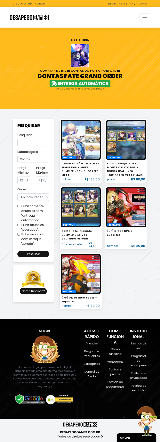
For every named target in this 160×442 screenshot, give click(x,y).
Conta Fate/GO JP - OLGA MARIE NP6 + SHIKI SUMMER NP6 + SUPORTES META (81, 169)
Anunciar (91, 343)
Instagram (36, 3)
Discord (19, 3)
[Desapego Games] (32, 17)
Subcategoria (27, 152)
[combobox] (33, 159)
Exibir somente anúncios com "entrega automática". (32, 213)
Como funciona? (33, 291)
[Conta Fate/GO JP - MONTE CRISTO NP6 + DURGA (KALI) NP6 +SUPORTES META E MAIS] (126, 139)
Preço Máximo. (42, 170)
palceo (66, 179)
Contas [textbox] (25, 159)
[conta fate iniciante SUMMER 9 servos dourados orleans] (81, 207)
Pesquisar (24, 135)
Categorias (92, 364)
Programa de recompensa (139, 360)
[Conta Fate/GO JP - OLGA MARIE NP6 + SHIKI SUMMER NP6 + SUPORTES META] (81, 139)
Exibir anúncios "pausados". (32, 227)
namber (112, 246)
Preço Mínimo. (23, 170)
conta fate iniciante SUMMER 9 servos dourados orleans (77, 234)
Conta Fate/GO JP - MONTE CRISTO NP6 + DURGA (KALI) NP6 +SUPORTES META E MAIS (125, 169)
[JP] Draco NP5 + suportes (119, 233)
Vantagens (115, 362)
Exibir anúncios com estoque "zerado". (32, 239)
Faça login (138, 3)
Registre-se (118, 3)
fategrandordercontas (77, 244)
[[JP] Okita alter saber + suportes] (81, 274)
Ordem (22, 189)
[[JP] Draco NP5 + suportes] (126, 207)
